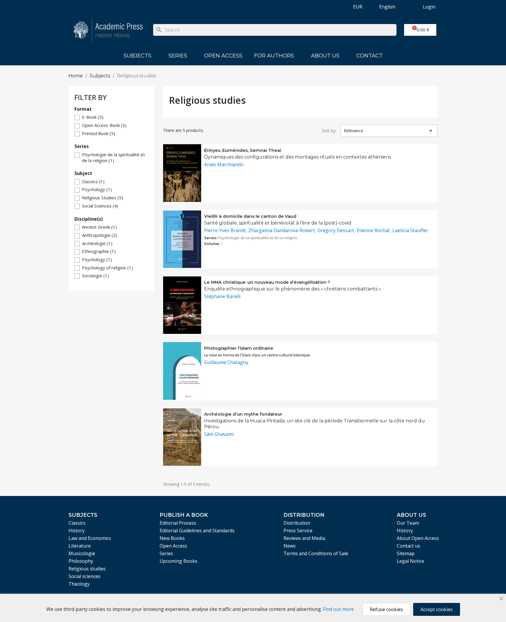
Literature (80, 546)
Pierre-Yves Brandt (225, 230)
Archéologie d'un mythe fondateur (243, 414)
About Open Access (418, 538)
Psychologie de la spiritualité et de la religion (113, 157)
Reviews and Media (304, 538)
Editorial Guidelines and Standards (197, 530)
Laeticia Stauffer (410, 230)
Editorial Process (178, 523)
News (289, 546)
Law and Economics (90, 538)
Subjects (137, 55)
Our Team (408, 523)
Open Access (223, 55)
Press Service (297, 530)
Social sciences (84, 576)
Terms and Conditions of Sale (315, 553)
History (77, 530)
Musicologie (82, 553)
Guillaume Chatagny (226, 362)
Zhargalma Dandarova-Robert (281, 230)
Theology (79, 584)
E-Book (92, 117)
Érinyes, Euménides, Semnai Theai (242, 150)
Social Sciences (100, 206)
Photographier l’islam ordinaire (238, 348)
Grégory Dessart (335, 230)
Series (177, 55)
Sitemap (406, 553)
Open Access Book (104, 125)
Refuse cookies (386, 609)
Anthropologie (99, 235)
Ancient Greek (99, 227)
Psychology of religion (107, 268)
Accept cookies (436, 609)
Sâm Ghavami (219, 434)
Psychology (97, 189)
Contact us (408, 546)
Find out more (338, 609)
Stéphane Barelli (222, 296)
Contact (369, 55)
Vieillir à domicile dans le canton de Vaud (250, 216)
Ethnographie (99, 251)
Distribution (296, 523)
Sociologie (95, 275)
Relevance (389, 130)
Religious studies (87, 569)
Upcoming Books (178, 561)
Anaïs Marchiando (224, 164)
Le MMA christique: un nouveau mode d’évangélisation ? (267, 282)
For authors (274, 55)
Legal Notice (410, 561)
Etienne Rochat (373, 230)
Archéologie (97, 243)
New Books (172, 538)
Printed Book (98, 133)
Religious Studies (102, 197)
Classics (93, 181)
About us (325, 55)
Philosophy (81, 561)
